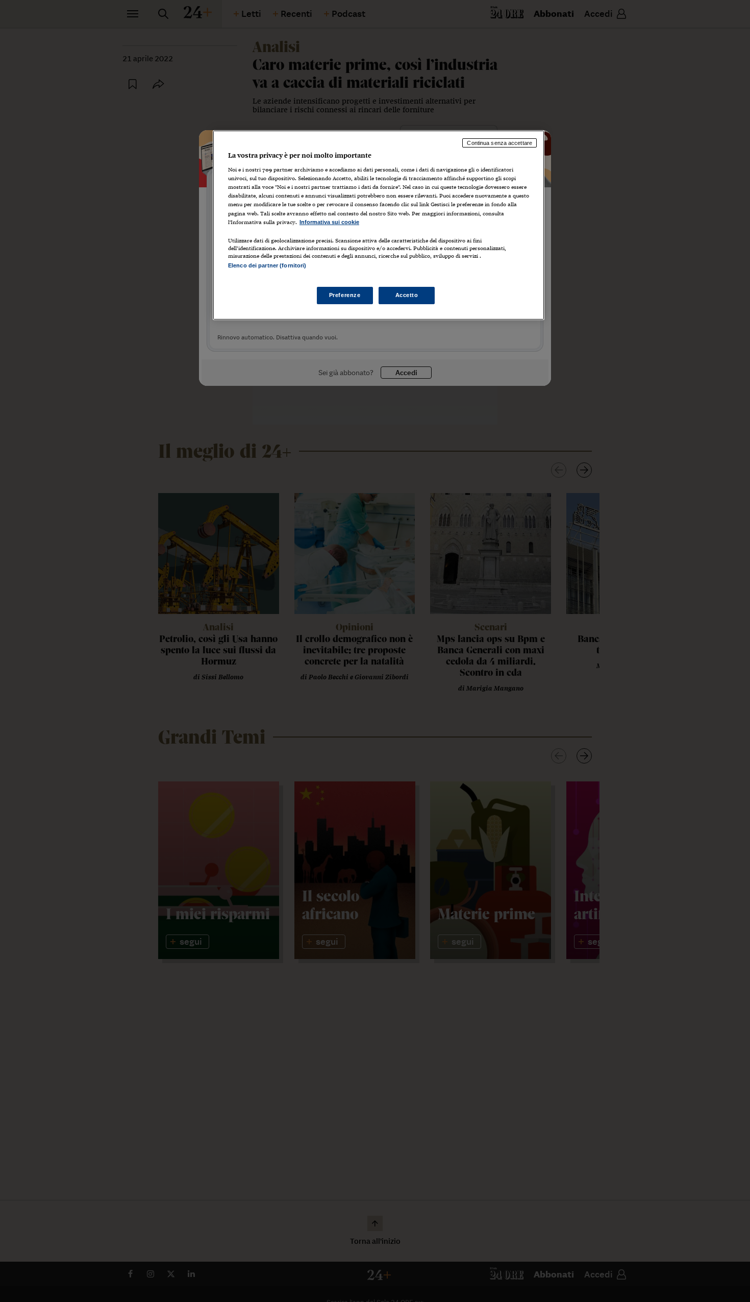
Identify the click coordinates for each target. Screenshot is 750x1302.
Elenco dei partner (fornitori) (267, 265)
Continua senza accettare (499, 143)
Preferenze (345, 295)
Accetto (406, 295)
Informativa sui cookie (329, 222)
